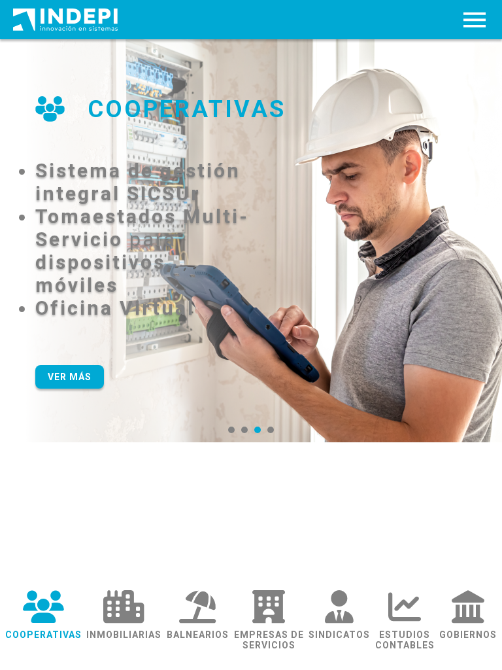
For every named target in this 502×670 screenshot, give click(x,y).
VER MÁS (70, 377)
